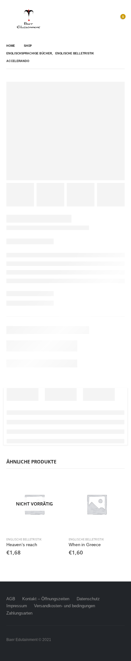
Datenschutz (88, 598)
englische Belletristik (24, 539)
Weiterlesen (52, 486)
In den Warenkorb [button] (114, 486)
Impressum (16, 605)
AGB (10, 598)
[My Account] (105, 19)
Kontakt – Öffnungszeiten (45, 598)
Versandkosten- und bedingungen (64, 605)
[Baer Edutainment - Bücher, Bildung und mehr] (28, 19)
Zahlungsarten (19, 613)
